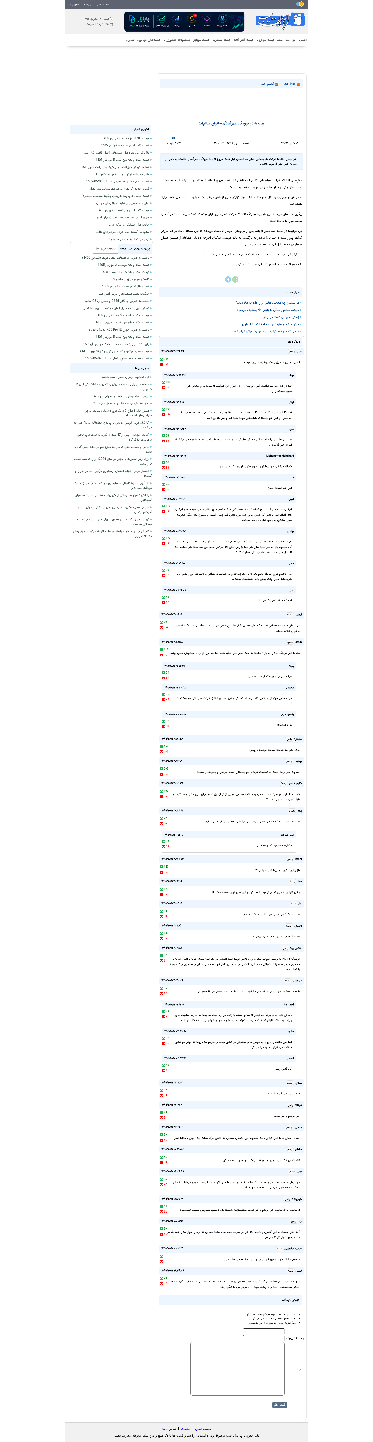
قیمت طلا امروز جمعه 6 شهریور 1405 (125, 138)
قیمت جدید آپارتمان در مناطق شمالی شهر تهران (119, 188)
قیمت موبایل (201, 40)
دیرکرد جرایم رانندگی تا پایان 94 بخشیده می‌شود (268, 309)
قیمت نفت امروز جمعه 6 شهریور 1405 (125, 145)
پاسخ (292, 351)
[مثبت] (161, 359)
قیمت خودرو (265, 40)
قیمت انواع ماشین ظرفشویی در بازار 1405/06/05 (117, 181)
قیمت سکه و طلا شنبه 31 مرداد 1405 (125, 272)
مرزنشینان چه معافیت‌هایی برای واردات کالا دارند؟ (267, 302)
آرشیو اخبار (268, 84)
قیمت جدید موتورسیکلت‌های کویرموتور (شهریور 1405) (114, 351)
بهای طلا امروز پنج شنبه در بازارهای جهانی (122, 203)
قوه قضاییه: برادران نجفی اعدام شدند (125, 377)
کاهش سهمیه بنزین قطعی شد (130, 279)
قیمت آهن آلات (243, 40)
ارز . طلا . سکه (286, 40)
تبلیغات (88, 4)
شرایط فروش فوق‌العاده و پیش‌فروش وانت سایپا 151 (115, 167)
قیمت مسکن (221, 40)
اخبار (302, 40)
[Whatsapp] (235, 281)
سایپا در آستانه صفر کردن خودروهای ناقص (122, 231)
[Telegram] (228, 281)
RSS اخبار (290, 84)
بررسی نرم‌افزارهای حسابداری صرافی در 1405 (120, 396)
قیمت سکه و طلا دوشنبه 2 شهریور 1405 (123, 264)
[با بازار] (184, 21)
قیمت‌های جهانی (148, 40)
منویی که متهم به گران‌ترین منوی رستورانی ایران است (265, 331)
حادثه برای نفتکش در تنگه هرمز (129, 224)
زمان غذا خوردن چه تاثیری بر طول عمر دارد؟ (121, 403)
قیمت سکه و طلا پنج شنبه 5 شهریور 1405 (122, 159)
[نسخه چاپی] (173, 137)
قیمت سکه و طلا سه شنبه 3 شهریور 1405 (122, 315)
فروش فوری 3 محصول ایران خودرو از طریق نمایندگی (116, 308)
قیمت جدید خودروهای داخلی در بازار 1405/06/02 (117, 358)
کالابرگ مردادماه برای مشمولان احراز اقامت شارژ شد (116, 152)
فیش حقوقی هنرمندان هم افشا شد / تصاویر (270, 324)
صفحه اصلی (102, 4)
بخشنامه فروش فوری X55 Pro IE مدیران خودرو (119, 329)
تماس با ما (74, 4)
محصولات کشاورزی (176, 40)
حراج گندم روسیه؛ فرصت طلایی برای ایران (122, 217)
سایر (130, 40)
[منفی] (161, 364)
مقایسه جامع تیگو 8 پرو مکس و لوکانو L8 (122, 174)
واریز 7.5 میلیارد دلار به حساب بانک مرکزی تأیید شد (116, 344)
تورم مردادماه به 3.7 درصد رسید (129, 239)
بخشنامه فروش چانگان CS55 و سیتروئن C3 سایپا (117, 300)
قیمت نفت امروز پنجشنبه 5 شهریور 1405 (123, 210)
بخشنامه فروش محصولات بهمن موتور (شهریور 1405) (115, 257)
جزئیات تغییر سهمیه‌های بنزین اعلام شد (124, 293)
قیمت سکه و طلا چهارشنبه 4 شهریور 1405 (122, 322)
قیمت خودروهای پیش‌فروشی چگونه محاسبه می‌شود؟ (115, 195)
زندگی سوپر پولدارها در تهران (281, 317)
